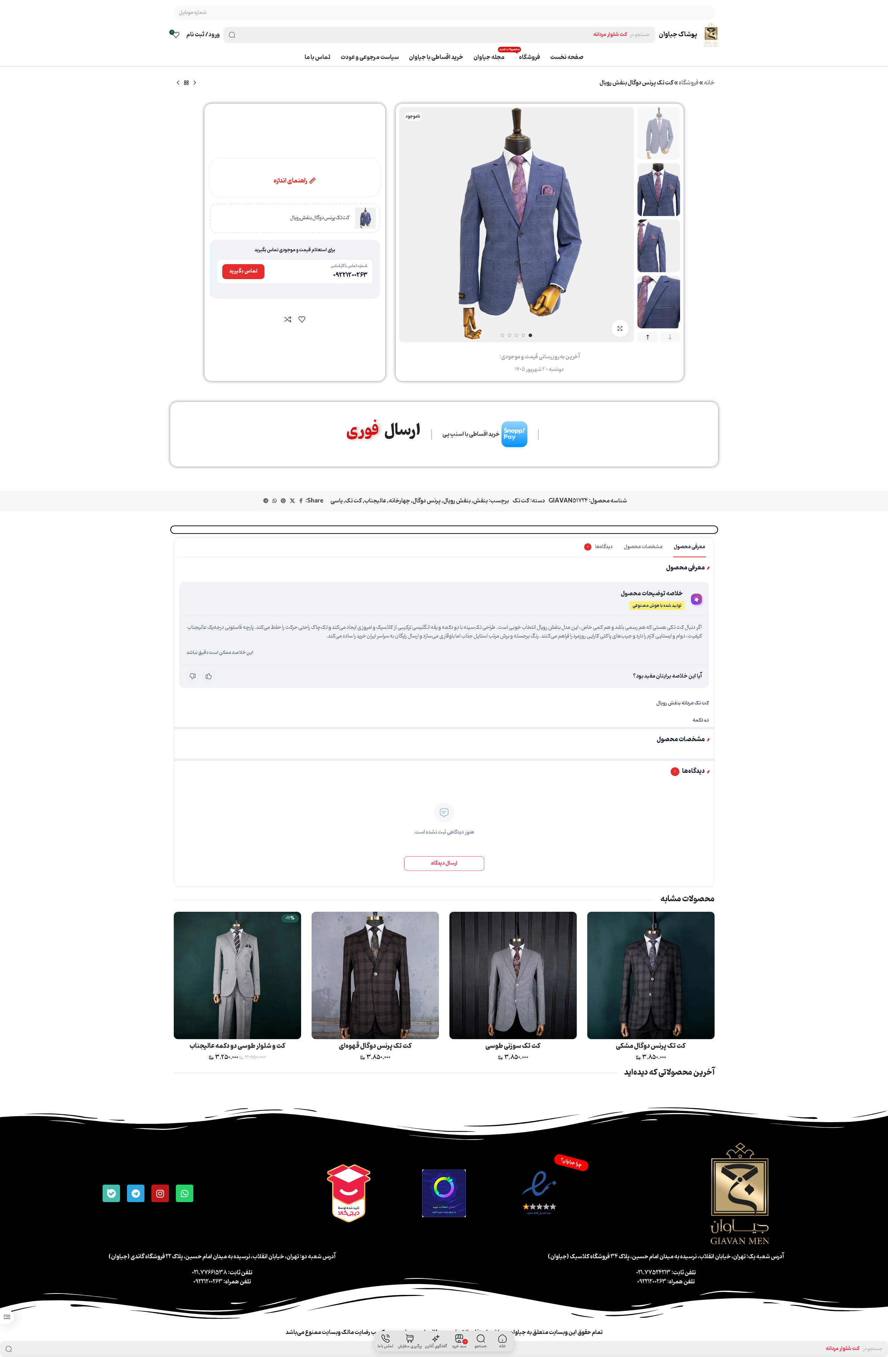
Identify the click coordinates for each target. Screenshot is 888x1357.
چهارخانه (399, 501)
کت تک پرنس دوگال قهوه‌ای (375, 1046)
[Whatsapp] (184, 1193)
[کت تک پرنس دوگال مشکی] (651, 975)
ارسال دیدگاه (444, 863)
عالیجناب (375, 501)
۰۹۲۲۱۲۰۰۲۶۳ (350, 275)
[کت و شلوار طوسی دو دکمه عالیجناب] (237, 975)
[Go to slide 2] (523, 335)
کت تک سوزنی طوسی (512, 1046)
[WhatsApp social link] (274, 501)
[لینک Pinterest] (283, 501)
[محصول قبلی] (195, 83)
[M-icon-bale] (111, 1193)
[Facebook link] (301, 501)
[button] (670, 337)
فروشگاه (689, 83)
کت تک (521, 501)
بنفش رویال (457, 501)
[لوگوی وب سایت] (711, 35)
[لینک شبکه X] (292, 501)
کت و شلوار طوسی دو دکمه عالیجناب (237, 1046)
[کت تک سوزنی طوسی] (513, 975)
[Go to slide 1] (530, 335)
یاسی (336, 501)
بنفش (480, 501)
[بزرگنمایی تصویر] (620, 328)
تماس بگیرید (243, 271)
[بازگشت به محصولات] (186, 83)
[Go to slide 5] (502, 335)
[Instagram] (160, 1193)
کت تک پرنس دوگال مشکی (651, 1046)
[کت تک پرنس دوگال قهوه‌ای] (375, 975)
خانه (709, 83)
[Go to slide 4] (509, 335)
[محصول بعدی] (178, 83)
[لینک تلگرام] (265, 501)
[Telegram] (135, 1193)
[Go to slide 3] (516, 335)
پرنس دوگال (426, 501)
